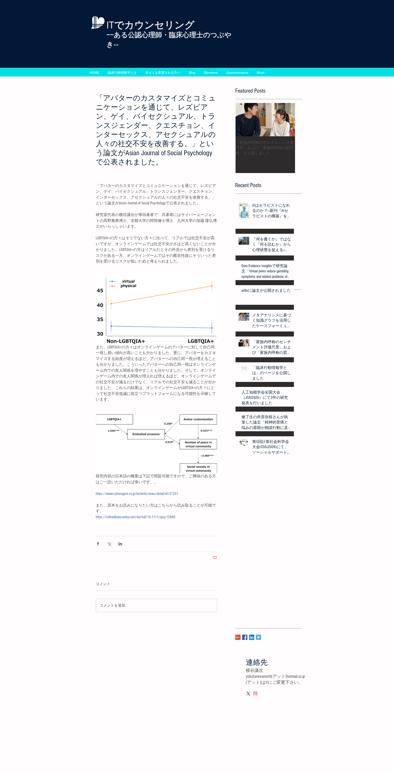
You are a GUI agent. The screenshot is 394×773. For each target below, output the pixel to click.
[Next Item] (288, 119)
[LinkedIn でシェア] (120, 544)
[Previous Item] (243, 119)
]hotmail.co (293, 676)
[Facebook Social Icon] (244, 637)
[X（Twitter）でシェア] (109, 544)
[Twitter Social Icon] (258, 637)
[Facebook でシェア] (98, 544)
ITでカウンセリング (150, 26)
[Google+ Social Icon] (238, 637)
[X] (248, 693)
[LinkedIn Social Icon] (251, 637)
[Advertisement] (137, 741)
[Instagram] (255, 693)
